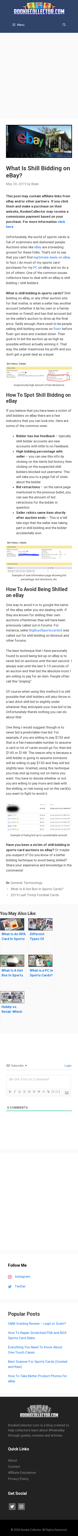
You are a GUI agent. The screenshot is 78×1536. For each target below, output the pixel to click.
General (16, 883)
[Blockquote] (38, 1091)
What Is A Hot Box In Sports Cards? (37, 889)
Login (67, 1065)
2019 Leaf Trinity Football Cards (35, 895)
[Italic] (14, 1091)
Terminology (33, 883)
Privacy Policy (18, 1479)
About (12, 1460)
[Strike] (24, 1091)
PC (35, 268)
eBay (37, 247)
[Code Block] (43, 1091)
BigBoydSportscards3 (45, 630)
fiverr (57, 329)
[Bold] (9, 1091)
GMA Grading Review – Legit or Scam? (37, 1324)
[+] (58, 1091)
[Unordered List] (33, 1091)
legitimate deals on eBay (51, 257)
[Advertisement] (39, 74)
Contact (14, 1467)
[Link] (48, 1091)
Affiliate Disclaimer (22, 1473)
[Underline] (19, 1091)
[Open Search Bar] (64, 25)
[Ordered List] (29, 1091)
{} (53, 1091)
